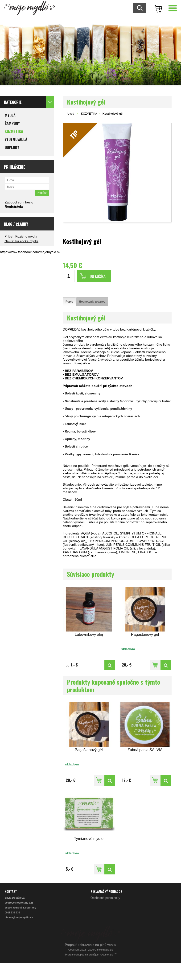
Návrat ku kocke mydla (21, 241)
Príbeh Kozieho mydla (20, 236)
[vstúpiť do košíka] (157, 8)
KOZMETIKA (89, 113)
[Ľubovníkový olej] (89, 609)
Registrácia (14, 206)
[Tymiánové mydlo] (89, 813)
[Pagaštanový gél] (145, 609)
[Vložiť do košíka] (155, 665)
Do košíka (98, 276)
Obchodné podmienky (105, 898)
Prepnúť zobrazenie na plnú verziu (90, 945)
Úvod (70, 113)
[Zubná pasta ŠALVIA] (145, 724)
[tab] (69, 301)
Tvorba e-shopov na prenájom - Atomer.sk (89, 954)
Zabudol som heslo (19, 202)
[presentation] (69, 301)
